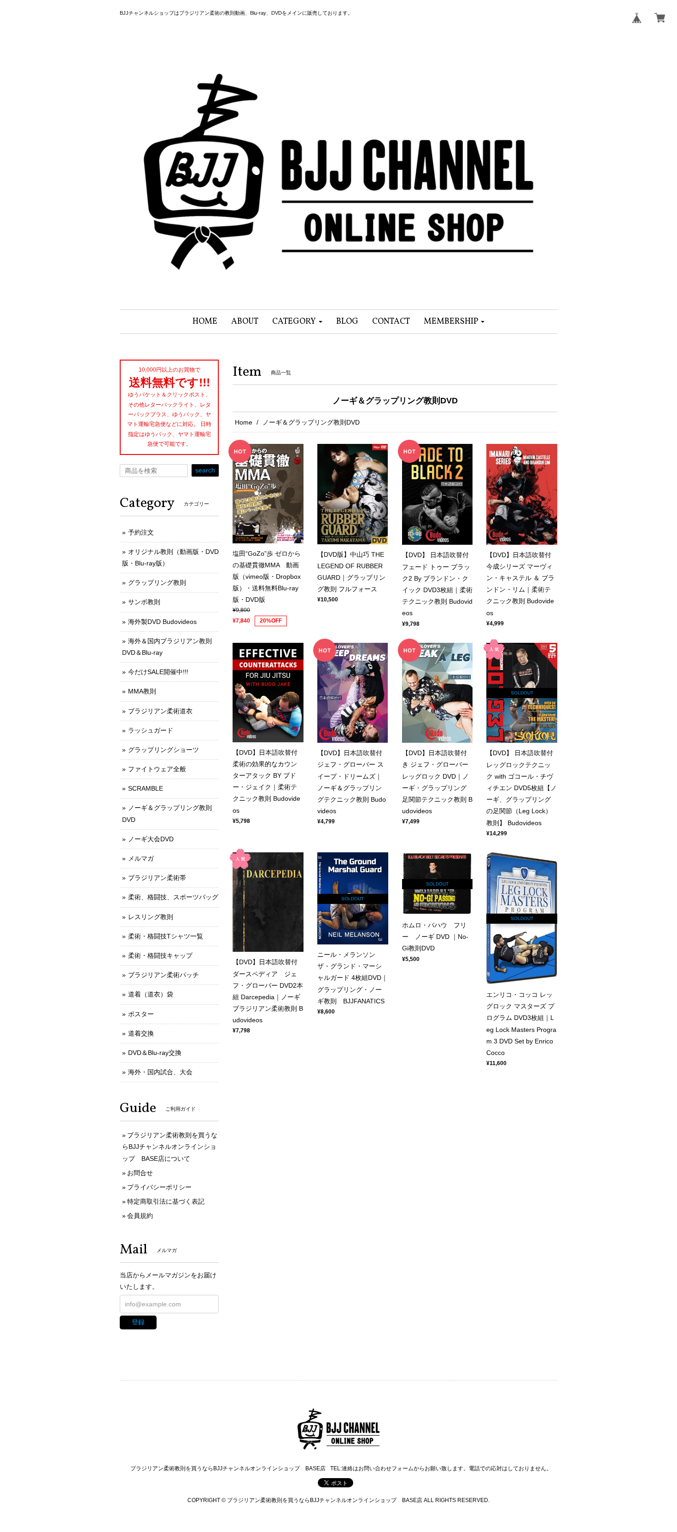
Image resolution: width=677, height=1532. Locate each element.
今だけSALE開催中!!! (158, 672)
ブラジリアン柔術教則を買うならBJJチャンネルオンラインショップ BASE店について (169, 1146)
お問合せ (140, 1173)
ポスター (141, 1014)
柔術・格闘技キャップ (160, 955)
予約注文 (141, 532)
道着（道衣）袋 (150, 994)
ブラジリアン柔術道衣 (160, 711)
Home (243, 422)
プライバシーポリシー (159, 1187)
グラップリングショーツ (163, 749)
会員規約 (140, 1215)
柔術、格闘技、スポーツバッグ (173, 897)
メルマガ (141, 858)
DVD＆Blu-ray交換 (154, 1052)
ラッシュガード (150, 730)
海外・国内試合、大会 (160, 1072)
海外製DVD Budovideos (162, 621)
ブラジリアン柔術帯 (157, 877)
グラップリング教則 (157, 582)
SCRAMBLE (145, 788)
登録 (138, 1322)
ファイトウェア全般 (157, 769)
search (205, 470)
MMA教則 (142, 691)
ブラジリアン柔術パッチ (163, 975)
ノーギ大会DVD (151, 839)
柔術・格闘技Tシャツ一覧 (165, 936)
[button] (297, 321)
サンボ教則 (144, 602)
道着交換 (141, 1033)
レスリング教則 (150, 916)
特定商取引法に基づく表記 (165, 1201)
